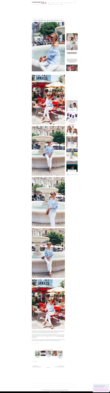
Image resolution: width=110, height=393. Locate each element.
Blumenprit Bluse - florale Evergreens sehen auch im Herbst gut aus (59, 357)
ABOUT (62, 2)
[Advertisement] (52, 11)
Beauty (75, 2)
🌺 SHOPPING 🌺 (50, 4)
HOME (49, 2)
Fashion (35, 361)
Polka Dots (54, 356)
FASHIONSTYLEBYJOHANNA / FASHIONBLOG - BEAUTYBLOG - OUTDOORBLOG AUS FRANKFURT (56, 390)
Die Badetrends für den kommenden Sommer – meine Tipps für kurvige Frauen (72, 121)
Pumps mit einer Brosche (49, 356)
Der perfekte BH (43, 356)
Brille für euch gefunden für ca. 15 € (42, 336)
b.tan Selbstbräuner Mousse (72, 109)
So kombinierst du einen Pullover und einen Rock (37, 357)
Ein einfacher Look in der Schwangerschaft (72, 146)
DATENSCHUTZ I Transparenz (59, 4)
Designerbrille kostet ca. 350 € (52, 336)
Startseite (48, 367)
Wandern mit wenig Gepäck (72, 171)
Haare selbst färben (72, 134)
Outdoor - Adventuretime (69, 2)
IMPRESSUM (53, 2)
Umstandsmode (72, 159)
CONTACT (58, 2)
